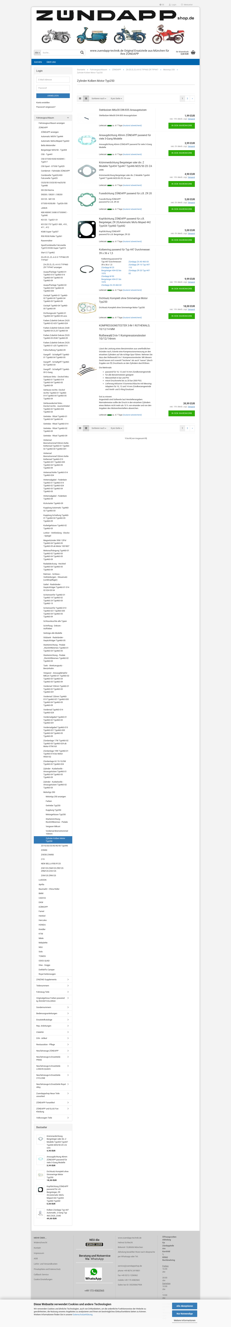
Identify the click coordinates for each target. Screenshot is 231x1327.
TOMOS (42, 956)
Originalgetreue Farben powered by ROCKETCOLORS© (50, 999)
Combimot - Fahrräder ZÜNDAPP (55, 171)
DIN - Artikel (41, 1038)
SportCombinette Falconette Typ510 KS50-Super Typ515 (53, 246)
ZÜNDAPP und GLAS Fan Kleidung (47, 1110)
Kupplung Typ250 (53, 810)
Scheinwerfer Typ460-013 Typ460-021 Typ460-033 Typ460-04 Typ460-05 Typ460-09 (54, 612)
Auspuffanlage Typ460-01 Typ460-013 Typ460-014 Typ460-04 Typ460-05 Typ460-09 (54, 276)
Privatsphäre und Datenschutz (47, 1269)
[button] (162, 4)
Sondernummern (43, 1007)
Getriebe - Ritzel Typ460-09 (55, 435)
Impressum (39, 1253)
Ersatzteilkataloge (44, 1020)
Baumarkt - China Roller (49, 889)
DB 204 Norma (47, 190)
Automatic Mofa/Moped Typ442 (55, 141)
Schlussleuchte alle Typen (55, 621)
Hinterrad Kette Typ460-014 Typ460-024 (55, 474)
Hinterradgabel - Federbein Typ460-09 (55, 497)
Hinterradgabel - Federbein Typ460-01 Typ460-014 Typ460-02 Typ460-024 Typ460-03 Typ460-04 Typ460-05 (55, 486)
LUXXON (42, 880)
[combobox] (99, 99)
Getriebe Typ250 (53, 805)
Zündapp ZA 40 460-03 (139, 261)
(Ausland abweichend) (132, 125)
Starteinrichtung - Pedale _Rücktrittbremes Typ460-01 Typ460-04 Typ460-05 (56, 648)
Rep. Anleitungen (43, 1026)
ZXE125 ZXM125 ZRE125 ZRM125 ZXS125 (52, 869)
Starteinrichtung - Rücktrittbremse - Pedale (57, 820)
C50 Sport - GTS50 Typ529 (52, 166)
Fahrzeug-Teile (42, 992)
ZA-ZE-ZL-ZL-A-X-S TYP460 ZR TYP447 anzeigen (55, 266)
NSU (41, 947)
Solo (41, 951)
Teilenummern (42, 985)
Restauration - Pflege (45, 1044)
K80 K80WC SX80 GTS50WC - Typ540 (54, 214)
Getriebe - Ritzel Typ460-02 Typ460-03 (55, 429)
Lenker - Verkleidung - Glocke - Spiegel (56, 534)
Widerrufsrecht (40, 1242)
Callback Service (41, 1274)
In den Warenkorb (181, 125)
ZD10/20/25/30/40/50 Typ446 (54, 845)
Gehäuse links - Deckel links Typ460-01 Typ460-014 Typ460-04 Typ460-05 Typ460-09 (56, 381)
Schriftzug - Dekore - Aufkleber (52, 627)
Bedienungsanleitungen (46, 1013)
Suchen (38, 62)
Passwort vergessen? (45, 107)
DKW (41, 902)
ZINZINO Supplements (46, 979)
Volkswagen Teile (44, 1118)
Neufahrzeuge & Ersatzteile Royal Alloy (51, 1085)
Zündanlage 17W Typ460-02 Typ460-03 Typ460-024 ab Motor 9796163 (55, 743)
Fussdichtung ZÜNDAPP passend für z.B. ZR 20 (125, 193)
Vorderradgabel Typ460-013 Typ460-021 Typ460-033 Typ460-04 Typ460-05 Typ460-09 (55, 731)
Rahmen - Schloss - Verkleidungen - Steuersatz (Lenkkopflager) (55, 577)
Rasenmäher (46, 240)
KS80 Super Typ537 (49, 232)
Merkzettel (187, 5)
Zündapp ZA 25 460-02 (111, 285)
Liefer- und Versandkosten (45, 1264)
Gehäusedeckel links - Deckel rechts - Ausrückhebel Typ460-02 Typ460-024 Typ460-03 (56, 407)
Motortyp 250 (49, 792)
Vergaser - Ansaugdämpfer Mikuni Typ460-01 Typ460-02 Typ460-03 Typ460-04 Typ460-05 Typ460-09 (56, 677)
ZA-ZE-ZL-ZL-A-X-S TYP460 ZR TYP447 (55, 258)
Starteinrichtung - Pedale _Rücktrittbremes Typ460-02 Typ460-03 (56, 658)
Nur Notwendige (185, 1313)
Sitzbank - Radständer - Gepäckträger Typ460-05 (54, 639)
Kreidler (42, 929)
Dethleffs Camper (47, 969)
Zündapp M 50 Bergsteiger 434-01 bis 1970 (111, 279)
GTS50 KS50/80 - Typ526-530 (54, 203)
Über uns (51, 62)
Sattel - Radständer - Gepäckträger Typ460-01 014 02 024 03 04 (56, 587)
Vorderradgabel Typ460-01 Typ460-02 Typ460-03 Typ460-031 (55, 720)
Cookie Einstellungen (43, 1279)
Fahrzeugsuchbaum (45, 118)
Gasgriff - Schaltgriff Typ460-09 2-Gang (56, 370)
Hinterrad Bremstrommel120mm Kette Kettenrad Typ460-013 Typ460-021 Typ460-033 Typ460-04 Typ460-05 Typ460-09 (56, 460)
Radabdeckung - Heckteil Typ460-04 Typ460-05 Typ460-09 (54, 567)
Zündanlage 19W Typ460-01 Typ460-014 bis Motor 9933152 (55, 754)
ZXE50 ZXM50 (47, 854)
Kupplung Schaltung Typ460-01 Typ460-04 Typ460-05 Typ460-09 (56, 518)
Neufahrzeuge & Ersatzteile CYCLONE (48, 1076)
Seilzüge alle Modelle (52, 633)
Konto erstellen (43, 102)
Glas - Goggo (44, 965)
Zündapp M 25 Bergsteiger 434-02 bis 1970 (111, 270)
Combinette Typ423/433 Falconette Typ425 (51, 176)
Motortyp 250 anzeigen (56, 796)
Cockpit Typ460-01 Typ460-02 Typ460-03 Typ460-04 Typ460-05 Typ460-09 (55, 298)
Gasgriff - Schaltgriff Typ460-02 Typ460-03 (56, 363)
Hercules (43, 920)
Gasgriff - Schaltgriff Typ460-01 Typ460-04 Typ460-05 (56, 356)
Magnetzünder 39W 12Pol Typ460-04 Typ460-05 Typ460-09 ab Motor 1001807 (56, 543)
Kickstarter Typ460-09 (53, 503)
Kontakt (37, 1248)
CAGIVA (42, 898)
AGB (36, 1258)
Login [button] (173, 5)
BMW (41, 893)
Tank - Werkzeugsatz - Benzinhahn (53, 667)
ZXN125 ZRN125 (48, 875)
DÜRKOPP (43, 907)
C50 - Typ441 (47, 154)
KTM (41, 934)
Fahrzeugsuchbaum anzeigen (52, 123)
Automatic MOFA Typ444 (52, 136)
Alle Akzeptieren (184, 1306)
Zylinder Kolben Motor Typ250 (55, 839)
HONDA (42, 925)
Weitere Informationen (184, 1320)
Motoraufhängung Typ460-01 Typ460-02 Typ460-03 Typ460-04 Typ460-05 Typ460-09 (56, 554)
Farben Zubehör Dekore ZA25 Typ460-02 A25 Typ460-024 (56, 322)
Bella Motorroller (48, 145)
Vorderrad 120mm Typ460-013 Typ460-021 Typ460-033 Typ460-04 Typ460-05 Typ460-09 (56, 700)
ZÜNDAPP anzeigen (50, 132)
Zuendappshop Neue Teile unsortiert (48, 1095)
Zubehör (40, 1032)
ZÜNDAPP (43, 127)
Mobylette (43, 942)
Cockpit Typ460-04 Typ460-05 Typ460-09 (55, 307)
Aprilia (41, 884)
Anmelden (53, 96)
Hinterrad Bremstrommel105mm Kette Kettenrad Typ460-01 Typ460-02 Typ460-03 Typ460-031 (56, 444)
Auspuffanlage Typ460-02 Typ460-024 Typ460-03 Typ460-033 (54, 288)
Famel (41, 911)
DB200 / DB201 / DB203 (51, 194)
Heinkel (42, 916)
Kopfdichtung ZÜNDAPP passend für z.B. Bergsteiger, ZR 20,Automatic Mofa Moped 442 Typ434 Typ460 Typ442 (125, 222)
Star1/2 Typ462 (48, 252)
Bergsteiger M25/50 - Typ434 (54, 150)
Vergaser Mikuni (53, 826)
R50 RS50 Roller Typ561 (51, 236)
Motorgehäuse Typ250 (56, 814)
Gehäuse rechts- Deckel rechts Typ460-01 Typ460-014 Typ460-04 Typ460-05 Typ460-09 (55, 394)
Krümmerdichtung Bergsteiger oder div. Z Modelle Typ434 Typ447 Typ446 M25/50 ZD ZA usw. (125, 166)
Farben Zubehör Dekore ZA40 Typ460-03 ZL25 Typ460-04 (56, 329)
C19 (42, 859)
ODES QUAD (44, 961)
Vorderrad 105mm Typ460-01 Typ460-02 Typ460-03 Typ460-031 (56, 689)
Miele (41, 938)
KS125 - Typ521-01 (49, 220)
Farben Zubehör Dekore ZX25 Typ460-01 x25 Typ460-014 (56, 344)
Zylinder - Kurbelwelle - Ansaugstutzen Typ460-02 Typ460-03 (55, 785)
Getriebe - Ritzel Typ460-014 (55, 424)
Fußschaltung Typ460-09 (54, 350)
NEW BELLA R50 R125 (51, 863)
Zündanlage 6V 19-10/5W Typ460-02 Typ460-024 (54, 762)
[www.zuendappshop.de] (115, 26)
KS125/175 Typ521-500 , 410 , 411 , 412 (54, 225)
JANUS (44, 208)
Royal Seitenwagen (47, 974)
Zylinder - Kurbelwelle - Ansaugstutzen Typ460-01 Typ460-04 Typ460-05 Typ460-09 (55, 773)
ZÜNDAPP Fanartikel (45, 1102)
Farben (49, 801)
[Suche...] (82, 53)
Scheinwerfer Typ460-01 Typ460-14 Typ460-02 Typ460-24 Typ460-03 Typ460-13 (54, 599)
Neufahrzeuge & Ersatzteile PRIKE (48, 1058)
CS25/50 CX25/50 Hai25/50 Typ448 (53, 184)
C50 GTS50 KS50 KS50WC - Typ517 (53, 160)
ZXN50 (44, 850)
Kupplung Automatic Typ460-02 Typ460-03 (56, 509)
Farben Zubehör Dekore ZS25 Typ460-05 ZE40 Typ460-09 (56, 336)
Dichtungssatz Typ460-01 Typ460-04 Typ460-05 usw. (55, 314)
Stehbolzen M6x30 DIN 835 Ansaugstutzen (123, 109)
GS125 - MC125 (48, 199)
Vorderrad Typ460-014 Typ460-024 (53, 711)
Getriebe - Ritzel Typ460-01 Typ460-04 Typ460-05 (55, 418)
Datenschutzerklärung (82, 1314)
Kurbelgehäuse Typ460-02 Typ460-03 (55, 527)
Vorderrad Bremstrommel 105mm (57, 832)
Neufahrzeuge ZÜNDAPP (47, 1051)
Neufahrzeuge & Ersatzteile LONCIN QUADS (48, 1067)
